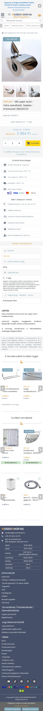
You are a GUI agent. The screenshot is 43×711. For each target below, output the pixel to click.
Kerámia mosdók (17, 25)
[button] (21, 165)
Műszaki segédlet (8, 599)
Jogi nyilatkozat (8, 626)
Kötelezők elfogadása (12, 709)
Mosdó (4, 654)
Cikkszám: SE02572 (10, 115)
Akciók (6, 25)
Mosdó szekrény (8, 663)
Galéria (4, 596)
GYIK (3, 590)
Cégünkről (6, 586)
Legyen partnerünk (9, 614)
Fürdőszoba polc (8, 644)
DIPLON (8, 101)
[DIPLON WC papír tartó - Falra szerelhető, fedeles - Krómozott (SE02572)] (21, 60)
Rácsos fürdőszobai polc (11, 676)
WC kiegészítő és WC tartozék (15, 33)
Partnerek (5, 603)
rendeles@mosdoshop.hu (15, 533)
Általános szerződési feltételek (14, 632)
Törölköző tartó (8, 660)
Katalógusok (6, 593)
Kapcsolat (6, 577)
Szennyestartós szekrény (11, 667)
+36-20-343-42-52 (12, 536)
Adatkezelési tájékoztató (11, 629)
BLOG (4, 641)
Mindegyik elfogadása (30, 709)
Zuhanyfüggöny (8, 670)
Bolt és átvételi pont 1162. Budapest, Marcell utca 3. (16, 540)
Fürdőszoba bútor (8, 647)
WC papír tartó (33, 33)
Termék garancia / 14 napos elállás (15, 583)
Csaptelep (6, 657)
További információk (21, 706)
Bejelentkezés (7, 617)
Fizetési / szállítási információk (13, 580)
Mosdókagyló (7, 650)
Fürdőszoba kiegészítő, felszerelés (15, 673)
